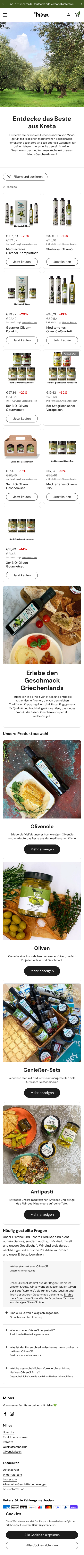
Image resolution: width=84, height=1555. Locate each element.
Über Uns (8, 1432)
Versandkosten (29, 244)
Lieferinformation (13, 1489)
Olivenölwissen (12, 1451)
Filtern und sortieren (28, 177)
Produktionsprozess (15, 1437)
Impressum (10, 1479)
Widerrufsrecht (12, 1474)
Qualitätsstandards (15, 1447)
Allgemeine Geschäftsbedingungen (25, 1484)
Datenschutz (11, 1469)
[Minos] (42, 15)
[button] (77, 15)
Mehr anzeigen (42, 849)
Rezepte (8, 1442)
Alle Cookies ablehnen (42, 1545)
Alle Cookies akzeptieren (42, 1535)
